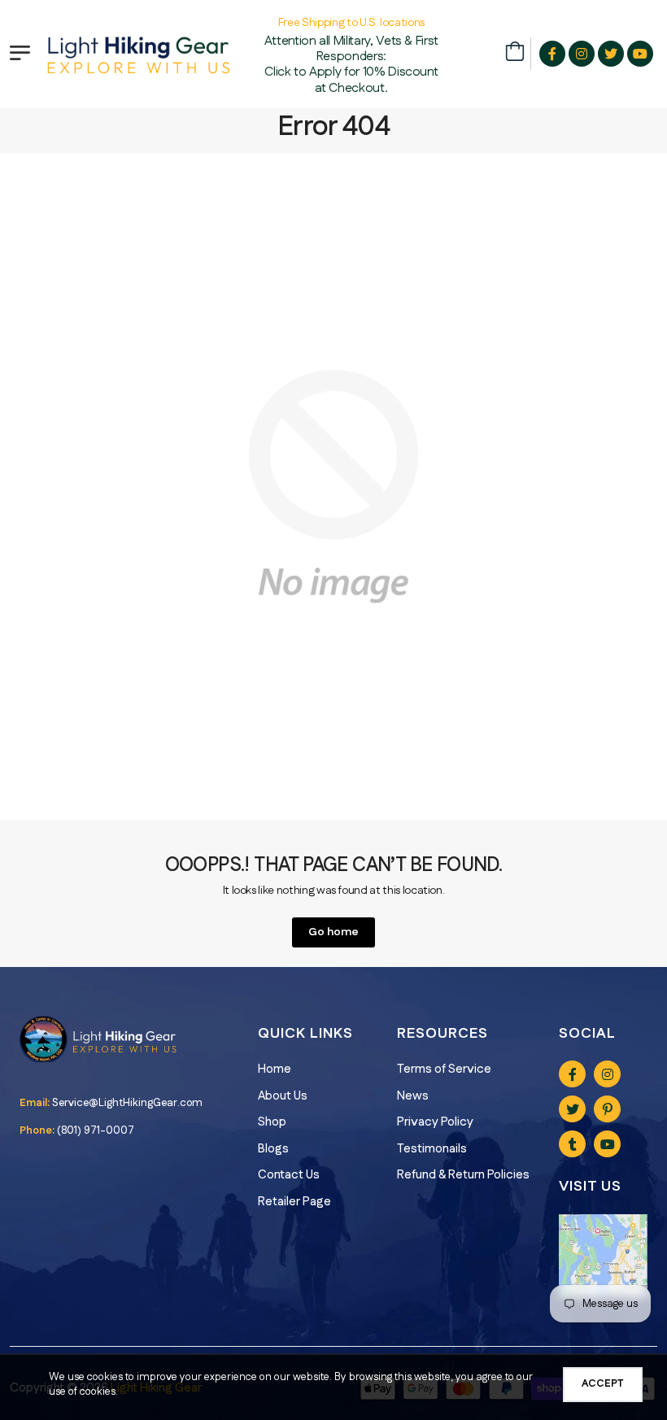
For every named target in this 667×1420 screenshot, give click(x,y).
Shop (272, 1121)
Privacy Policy (435, 1121)
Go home (333, 932)
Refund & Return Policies (463, 1174)
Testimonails (432, 1148)
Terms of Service (444, 1069)
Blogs (273, 1148)
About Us (282, 1095)
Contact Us (289, 1174)
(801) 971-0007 (95, 1130)
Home (274, 1069)
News (413, 1095)
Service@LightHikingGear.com (127, 1102)
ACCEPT (603, 1383)
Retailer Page (294, 1201)
